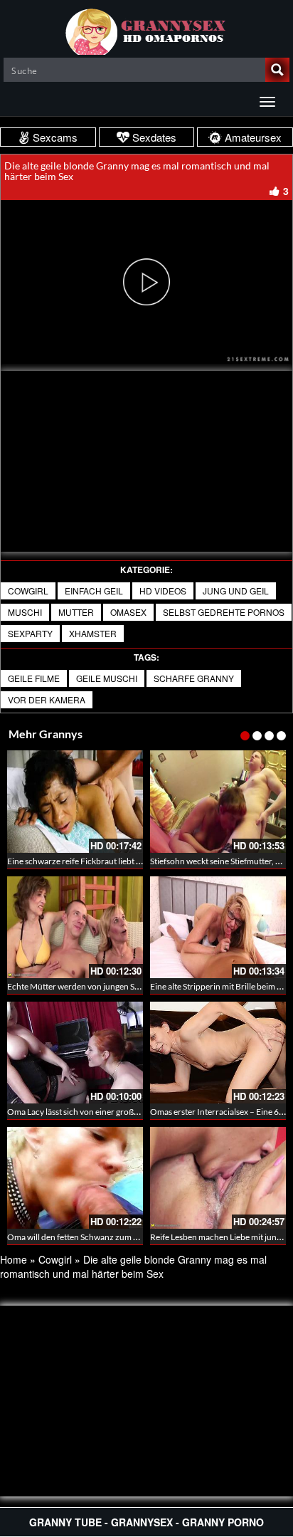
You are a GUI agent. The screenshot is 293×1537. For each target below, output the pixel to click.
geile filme (34, 678)
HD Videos (162, 590)
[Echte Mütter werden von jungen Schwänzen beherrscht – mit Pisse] (75, 927)
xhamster (93, 633)
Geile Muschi (106, 678)
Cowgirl (28, 590)
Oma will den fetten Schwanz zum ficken (81, 1237)
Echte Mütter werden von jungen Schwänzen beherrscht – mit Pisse (131, 986)
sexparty (30, 633)
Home (13, 1259)
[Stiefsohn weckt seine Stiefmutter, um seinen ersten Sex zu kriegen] (218, 801)
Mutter (76, 612)
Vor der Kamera (46, 699)
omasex (128, 612)
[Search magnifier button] (277, 70)
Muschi (25, 612)
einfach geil (94, 590)
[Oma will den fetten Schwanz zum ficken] (75, 1178)
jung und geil (236, 590)
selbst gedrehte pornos (223, 612)
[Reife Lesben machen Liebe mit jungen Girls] (218, 1178)
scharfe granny (194, 678)
